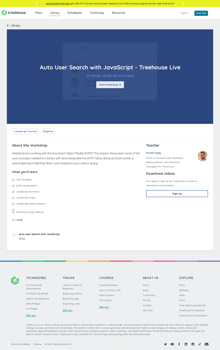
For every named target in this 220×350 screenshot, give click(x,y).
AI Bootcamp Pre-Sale (57, 3)
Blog (145, 290)
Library (54, 12)
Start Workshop (108, 84)
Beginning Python (72, 293)
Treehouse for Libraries (191, 310)
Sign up (177, 193)
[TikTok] (199, 344)
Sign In (184, 13)
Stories (146, 300)
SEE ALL (31, 315)
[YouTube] (172, 344)
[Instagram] (192, 344)
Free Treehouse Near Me (192, 305)
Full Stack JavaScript (37, 293)
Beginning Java (71, 303)
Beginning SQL (71, 298)
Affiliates (183, 290)
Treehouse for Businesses (193, 315)
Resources (118, 12)
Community (97, 12)
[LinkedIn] (186, 344)
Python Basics (106, 295)
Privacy (37, 344)
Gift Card (147, 310)
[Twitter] (165, 344)
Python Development (37, 298)
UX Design (31, 308)
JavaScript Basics (108, 285)
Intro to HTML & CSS (110, 290)
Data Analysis (33, 303)
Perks (182, 295)
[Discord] (206, 344)
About (146, 285)
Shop (182, 300)
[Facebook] (179, 344)
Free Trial (201, 13)
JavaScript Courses (25, 131)
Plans (38, 12)
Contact (147, 305)
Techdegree (74, 12)
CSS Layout (105, 300)
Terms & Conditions (20, 344)
